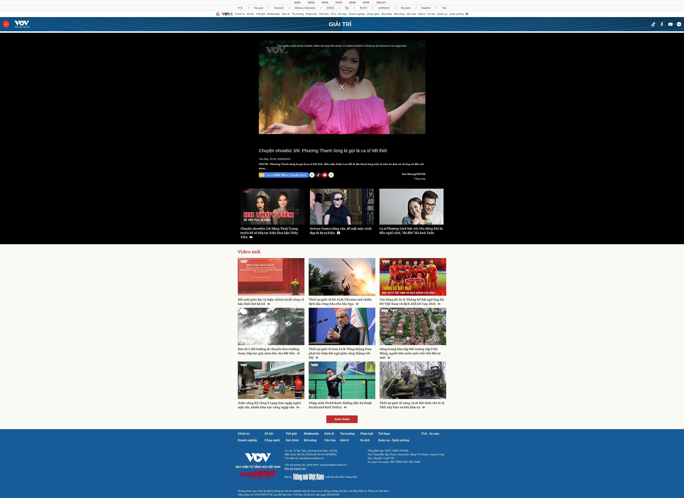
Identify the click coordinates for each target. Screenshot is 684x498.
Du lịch (431, 13)
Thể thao (324, 13)
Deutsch (279, 7)
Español (426, 7)
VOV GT (381, 2)
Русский (405, 7)
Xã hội (250, 13)
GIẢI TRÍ (340, 24)
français (258, 7)
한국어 (363, 7)
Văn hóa (411, 13)
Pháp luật (311, 13)
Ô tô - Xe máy (339, 13)
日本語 (330, 7)
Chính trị (240, 13)
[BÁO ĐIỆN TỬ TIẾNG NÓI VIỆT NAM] (20, 24)
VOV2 (311, 2)
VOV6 (366, 2)
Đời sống (399, 13)
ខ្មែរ (346, 7)
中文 (240, 7)
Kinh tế (286, 13)
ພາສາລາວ (384, 7)
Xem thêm (342, 419)
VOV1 (297, 2)
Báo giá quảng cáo (295, 468)
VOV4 (338, 2)
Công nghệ (373, 13)
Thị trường (298, 13)
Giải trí (422, 13)
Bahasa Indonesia (305, 7)
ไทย (444, 7)
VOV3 (325, 2)
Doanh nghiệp (357, 13)
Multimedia (273, 13)
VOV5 (352, 2)
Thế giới (260, 13)
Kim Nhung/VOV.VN (413, 174)
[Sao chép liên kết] (331, 175)
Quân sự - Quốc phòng (450, 13)
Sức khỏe (386, 13)
